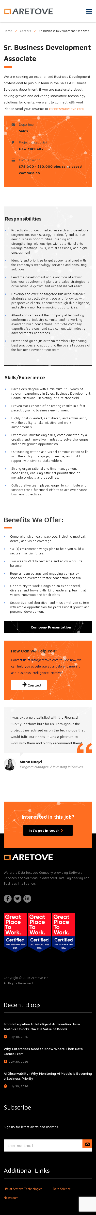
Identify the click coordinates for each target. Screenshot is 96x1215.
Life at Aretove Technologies (23, 1189)
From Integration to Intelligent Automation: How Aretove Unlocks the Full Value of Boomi (42, 1026)
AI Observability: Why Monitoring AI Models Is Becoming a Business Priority (48, 1075)
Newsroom (11, 1198)
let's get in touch (45, 830)
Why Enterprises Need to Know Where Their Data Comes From (43, 1051)
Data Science (62, 1189)
